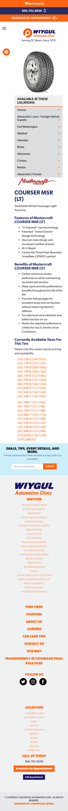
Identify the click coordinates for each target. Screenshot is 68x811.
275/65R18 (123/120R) (31, 418)
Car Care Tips (34, 636)
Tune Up (34, 571)
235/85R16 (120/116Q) (31, 392)
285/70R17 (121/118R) (31, 406)
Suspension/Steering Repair (34, 554)
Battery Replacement (34, 509)
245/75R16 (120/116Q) (31, 371)
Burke (20, 147)
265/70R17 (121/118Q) (31, 402)
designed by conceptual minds (34, 803)
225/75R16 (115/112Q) (31, 363)
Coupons (34, 614)
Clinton (21, 160)
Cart (36, 3)
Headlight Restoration (34, 542)
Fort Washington (27, 126)
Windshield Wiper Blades (34, 592)
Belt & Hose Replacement (34, 517)
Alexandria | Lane (34, 713)
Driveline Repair (34, 530)
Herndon (22, 140)
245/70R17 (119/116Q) (31, 396)
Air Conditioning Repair (34, 505)
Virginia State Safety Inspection (34, 575)
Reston (21, 167)
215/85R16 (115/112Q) (31, 388)
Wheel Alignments (34, 583)
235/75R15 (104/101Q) (31, 359)
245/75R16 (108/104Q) (32, 367)
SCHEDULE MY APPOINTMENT (31, 18)
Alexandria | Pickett (29, 174)
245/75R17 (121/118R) (31, 410)
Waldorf (22, 133)
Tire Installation (34, 558)
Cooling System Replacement (34, 525)
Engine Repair (34, 534)
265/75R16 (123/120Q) (32, 380)
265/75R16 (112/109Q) (31, 375)
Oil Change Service (34, 550)
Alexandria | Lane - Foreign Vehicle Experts (38, 118)
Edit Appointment (34, 777)
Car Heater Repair (34, 521)
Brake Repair (34, 513)
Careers (34, 629)
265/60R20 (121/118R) (31, 431)
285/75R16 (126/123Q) (32, 384)
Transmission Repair (34, 567)
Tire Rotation (34, 563)
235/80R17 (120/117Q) (31, 414)
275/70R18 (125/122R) (31, 427)
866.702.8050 (32, 10)
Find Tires (34, 607)
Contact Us (34, 644)
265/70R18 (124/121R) (31, 423)
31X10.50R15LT (26, 439)
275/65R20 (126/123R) (31, 435)
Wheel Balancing (34, 587)
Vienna (21, 110)
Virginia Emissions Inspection (34, 579)
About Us (34, 622)
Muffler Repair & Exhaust (34, 546)
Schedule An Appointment (34, 768)
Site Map (34, 651)
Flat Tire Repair (34, 538)
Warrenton (23, 153)
